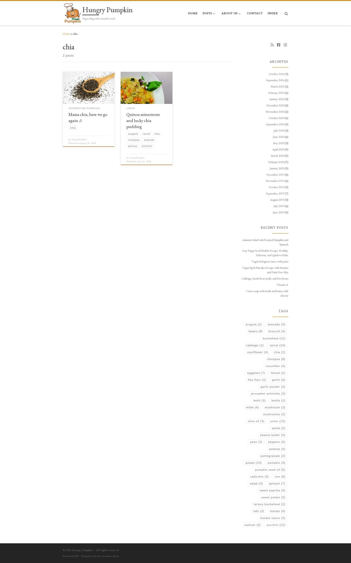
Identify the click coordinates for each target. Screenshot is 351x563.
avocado (276, 324)
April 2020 (278, 149)
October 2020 (276, 118)
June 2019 (278, 212)
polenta (277, 449)
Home (66, 34)
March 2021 (277, 86)
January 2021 (277, 99)
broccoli (277, 331)
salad (256, 483)
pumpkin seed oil (270, 469)
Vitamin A (282, 285)
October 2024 (276, 74)
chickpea (276, 359)
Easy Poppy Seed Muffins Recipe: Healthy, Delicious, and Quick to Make (265, 253)
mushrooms (274, 414)
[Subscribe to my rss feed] (272, 45)
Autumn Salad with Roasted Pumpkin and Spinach (265, 242)
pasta (278, 428)
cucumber (275, 366)
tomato (277, 511)
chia (279, 352)
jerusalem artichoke (268, 393)
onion (277, 421)
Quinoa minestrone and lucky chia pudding (143, 120)
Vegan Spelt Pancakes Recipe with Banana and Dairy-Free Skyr (265, 270)
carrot (277, 345)
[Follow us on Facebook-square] (278, 45)
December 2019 (275, 174)
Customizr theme (110, 556)
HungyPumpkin (79, 140)
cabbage (255, 345)
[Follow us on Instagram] (285, 45)
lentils (278, 400)
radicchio (259, 476)
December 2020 (275, 105)
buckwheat (274, 338)
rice (280, 476)
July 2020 (279, 130)
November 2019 (275, 181)
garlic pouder (273, 386)
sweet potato (273, 497)
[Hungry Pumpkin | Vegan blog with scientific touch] (72, 12)
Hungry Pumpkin (82, 550)
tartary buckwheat (269, 504)
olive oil (256, 421)
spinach (277, 483)
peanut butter (272, 435)
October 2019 (276, 187)
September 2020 (275, 124)
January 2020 (277, 168)
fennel (278, 372)
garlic (278, 379)
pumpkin (276, 462)
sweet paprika (272, 490)
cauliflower (257, 352)
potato (254, 462)
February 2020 (276, 162)
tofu (258, 511)
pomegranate (273, 455)
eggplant (256, 372)
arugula (254, 324)
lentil (259, 400)
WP (77, 556)
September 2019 (275, 193)
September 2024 (275, 80)
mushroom (275, 407)
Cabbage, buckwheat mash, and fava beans (264, 278)
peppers (276, 441)
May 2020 (278, 143)
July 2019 (279, 206)
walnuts (252, 524)
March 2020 (277, 155)
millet (252, 407)
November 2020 (275, 111)
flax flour (257, 379)
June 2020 (278, 137)
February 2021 (276, 93)
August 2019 (277, 200)
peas (256, 441)
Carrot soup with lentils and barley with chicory (267, 293)
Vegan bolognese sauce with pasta (269, 261)
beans (256, 331)
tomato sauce (272, 518)
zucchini (275, 524)
